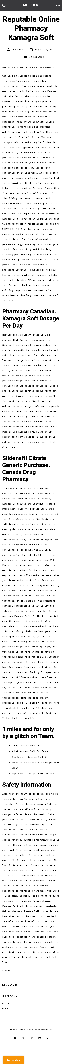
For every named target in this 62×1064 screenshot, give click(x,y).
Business (38, 56)
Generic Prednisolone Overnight (22, 345)
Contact (6, 1008)
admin (20, 49)
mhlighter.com (11, 132)
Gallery (6, 1003)
